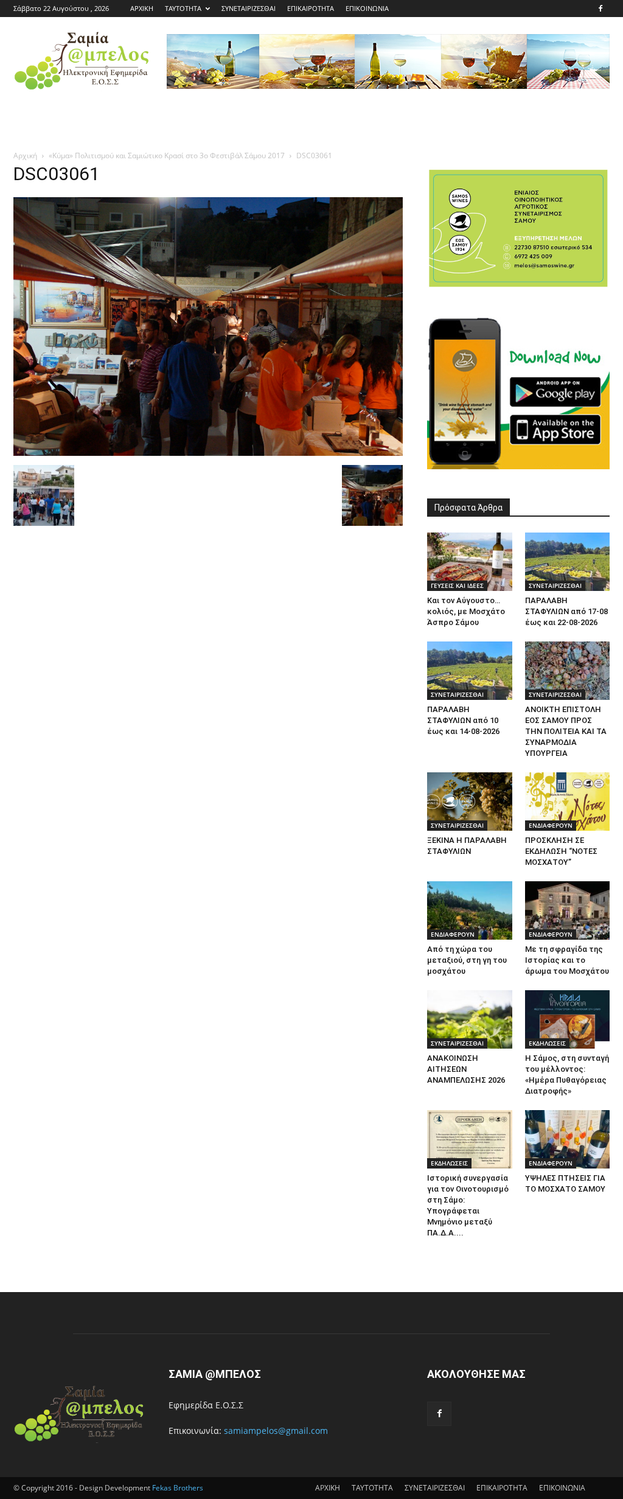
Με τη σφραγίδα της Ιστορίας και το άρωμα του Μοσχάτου (567, 960)
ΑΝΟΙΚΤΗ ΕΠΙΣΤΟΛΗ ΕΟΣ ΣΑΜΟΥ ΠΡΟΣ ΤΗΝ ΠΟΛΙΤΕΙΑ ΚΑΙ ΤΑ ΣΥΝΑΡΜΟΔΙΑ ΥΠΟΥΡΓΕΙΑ (566, 731)
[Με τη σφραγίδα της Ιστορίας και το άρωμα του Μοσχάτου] (567, 910)
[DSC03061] (208, 452)
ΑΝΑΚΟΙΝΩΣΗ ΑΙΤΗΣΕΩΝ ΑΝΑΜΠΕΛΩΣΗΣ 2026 (466, 1069)
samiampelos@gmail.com (276, 1430)
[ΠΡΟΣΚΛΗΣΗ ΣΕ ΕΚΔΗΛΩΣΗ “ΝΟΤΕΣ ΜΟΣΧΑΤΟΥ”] (567, 801)
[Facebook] (600, 8)
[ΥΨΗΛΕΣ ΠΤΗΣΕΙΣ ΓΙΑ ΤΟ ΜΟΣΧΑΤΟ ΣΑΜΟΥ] (567, 1139)
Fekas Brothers (176, 1488)
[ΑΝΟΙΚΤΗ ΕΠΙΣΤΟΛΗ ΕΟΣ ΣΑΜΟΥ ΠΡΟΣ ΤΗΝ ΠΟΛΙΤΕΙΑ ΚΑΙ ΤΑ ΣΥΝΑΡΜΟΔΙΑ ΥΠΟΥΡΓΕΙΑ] (567, 670)
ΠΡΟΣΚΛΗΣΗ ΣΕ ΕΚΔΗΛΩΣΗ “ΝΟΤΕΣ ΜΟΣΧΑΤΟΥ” (561, 851)
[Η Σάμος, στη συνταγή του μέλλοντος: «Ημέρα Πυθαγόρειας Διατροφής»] (567, 1019)
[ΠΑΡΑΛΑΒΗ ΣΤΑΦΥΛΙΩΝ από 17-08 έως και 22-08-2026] (567, 562)
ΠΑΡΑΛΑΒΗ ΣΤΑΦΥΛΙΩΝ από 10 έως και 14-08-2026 (463, 720)
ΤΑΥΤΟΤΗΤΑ (183, 8)
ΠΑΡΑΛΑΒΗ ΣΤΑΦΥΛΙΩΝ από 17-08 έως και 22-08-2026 (566, 611)
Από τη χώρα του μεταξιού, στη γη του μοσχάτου (467, 960)
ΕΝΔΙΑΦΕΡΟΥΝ (551, 825)
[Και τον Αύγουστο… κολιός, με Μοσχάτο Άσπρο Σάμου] (469, 562)
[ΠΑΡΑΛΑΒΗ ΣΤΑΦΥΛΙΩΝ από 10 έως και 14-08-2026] (469, 670)
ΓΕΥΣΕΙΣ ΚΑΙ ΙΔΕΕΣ (457, 585)
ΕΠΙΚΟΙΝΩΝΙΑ (367, 8)
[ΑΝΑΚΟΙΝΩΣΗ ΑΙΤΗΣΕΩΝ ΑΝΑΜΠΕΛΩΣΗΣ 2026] (469, 1019)
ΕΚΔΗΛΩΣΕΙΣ (547, 1043)
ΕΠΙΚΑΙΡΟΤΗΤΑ (310, 8)
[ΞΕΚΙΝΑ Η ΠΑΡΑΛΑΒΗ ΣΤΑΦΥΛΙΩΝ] (469, 801)
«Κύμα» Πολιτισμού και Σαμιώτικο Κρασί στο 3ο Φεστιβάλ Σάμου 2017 (167, 155)
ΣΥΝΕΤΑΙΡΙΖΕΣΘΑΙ (248, 8)
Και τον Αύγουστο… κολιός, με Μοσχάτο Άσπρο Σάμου (466, 611)
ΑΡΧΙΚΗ (141, 8)
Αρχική (25, 155)
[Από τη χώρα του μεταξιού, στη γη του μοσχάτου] (469, 910)
